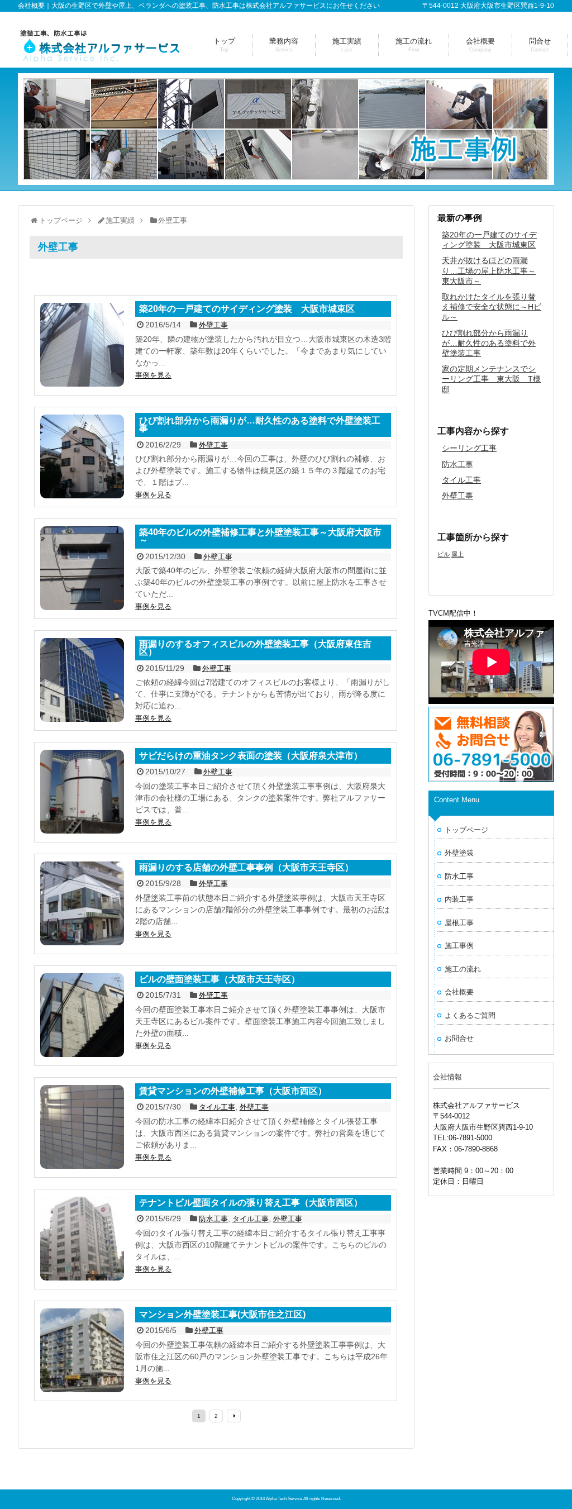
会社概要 (459, 992)
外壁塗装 (459, 853)
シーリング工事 (469, 448)
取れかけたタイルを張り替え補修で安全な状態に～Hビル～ (491, 306)
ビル (443, 554)
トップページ (466, 830)
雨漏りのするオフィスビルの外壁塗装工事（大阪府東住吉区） (255, 648)
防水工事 (457, 464)
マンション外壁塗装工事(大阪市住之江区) (222, 1315)
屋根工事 (459, 922)
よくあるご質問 (470, 1015)
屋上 (457, 554)
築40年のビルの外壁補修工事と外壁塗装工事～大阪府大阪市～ (260, 537)
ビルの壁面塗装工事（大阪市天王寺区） (219, 979)
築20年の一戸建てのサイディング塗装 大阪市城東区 (247, 309)
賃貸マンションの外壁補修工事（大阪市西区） (233, 1091)
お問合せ (459, 1038)
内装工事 (459, 899)
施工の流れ (463, 969)
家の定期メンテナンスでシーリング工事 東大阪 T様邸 (491, 378)
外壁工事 (457, 495)
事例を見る (153, 375)
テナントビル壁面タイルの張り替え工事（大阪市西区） (251, 1203)
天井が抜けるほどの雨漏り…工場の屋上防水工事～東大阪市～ (489, 270)
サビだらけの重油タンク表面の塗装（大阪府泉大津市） (251, 756)
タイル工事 (461, 479)
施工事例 (459, 945)
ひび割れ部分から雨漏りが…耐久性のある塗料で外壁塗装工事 (489, 343)
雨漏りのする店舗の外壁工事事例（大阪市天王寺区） (246, 868)
